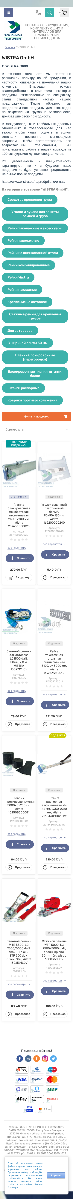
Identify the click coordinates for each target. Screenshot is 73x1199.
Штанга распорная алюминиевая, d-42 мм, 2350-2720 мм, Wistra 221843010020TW (54, 807)
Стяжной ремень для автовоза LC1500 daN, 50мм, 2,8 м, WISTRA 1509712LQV (19, 660)
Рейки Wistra (18, 277)
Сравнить (23, 558)
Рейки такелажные (23, 240)
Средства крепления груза (29, 200)
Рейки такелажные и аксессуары (34, 228)
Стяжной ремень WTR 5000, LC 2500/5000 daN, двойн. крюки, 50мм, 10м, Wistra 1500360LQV (54, 950)
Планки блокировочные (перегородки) (35, 357)
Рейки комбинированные (28, 265)
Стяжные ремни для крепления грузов (35, 316)
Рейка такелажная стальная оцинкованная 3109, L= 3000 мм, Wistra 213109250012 (54, 662)
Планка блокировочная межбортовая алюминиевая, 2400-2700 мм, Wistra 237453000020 (19, 515)
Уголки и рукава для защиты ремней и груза (35, 214)
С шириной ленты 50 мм (27, 343)
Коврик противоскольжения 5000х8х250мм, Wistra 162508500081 (20, 805)
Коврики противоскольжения (32, 400)
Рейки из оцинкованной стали (32, 253)
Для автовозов (20, 331)
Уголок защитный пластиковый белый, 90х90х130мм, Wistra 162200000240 (54, 513)
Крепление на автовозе (27, 302)
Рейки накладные (22, 290)
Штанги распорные (23, 388)
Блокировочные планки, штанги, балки (35, 374)
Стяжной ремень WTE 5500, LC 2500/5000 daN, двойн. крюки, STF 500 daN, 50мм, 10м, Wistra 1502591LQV (19, 951)
